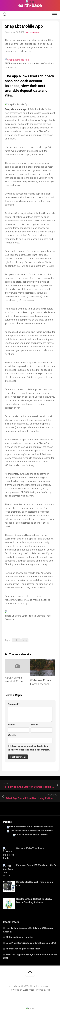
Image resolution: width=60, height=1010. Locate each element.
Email (34, 724)
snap (24, 640)
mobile (16, 640)
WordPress (28, 989)
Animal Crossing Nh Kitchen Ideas (23, 948)
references (32, 32)
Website (12, 735)
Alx (48, 989)
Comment (14, 704)
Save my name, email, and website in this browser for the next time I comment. (29, 748)
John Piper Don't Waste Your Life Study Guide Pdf (31, 943)
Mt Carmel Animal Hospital (19, 937)
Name (11, 724)
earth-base (30, 5)
